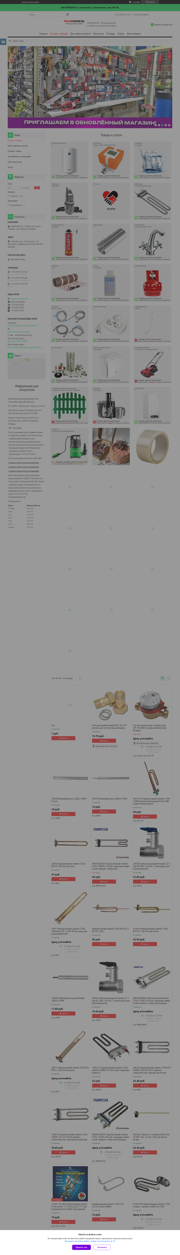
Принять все (81, 1247)
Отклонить (102, 1247)
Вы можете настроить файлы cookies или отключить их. (89, 1241)
